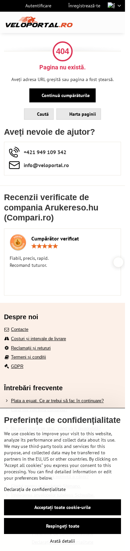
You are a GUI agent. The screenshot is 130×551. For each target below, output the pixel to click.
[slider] (44, 246)
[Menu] (117, 22)
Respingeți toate (62, 526)
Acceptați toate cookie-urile (62, 507)
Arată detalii (62, 541)
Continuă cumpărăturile (65, 95)
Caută (42, 114)
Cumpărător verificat (55, 238)
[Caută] (85, 22)
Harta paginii (82, 114)
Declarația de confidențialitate (35, 489)
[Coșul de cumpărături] (101, 22)
